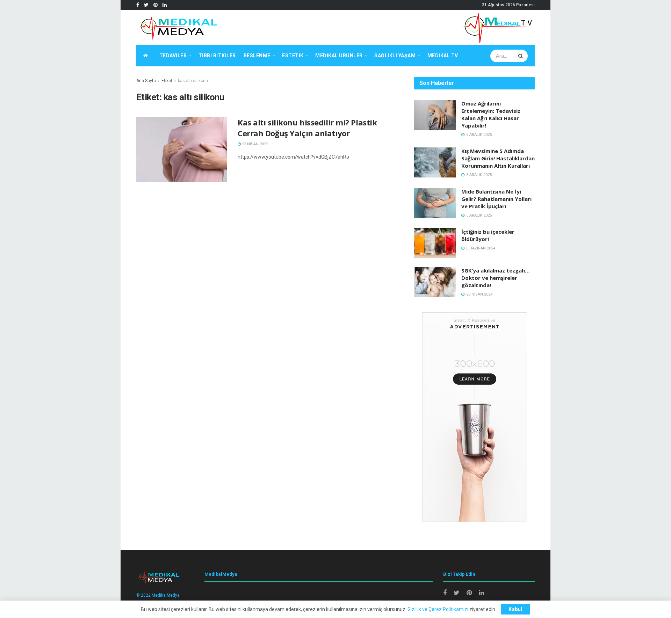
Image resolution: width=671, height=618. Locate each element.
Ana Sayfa (146, 80)
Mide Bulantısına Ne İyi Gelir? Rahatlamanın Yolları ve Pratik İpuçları (496, 199)
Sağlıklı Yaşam (395, 55)
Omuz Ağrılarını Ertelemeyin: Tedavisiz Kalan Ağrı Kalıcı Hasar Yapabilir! (490, 114)
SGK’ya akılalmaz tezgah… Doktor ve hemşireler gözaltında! (495, 278)
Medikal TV (442, 55)
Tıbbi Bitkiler (217, 55)
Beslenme (257, 55)
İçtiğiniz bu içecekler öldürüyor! (487, 235)
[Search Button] (521, 56)
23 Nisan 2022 (254, 144)
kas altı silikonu (193, 80)
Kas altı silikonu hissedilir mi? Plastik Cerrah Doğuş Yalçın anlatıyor (307, 127)
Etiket (166, 80)
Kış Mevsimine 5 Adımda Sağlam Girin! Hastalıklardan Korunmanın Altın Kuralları (498, 158)
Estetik (293, 55)
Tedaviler (173, 55)
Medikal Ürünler (339, 55)
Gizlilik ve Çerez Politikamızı (437, 609)
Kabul (515, 609)
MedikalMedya (166, 595)
